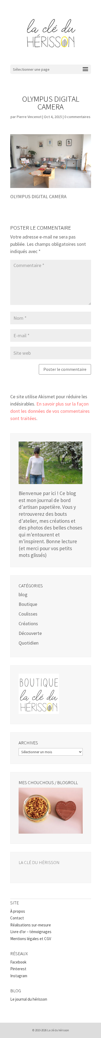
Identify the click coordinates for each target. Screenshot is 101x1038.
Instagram (18, 975)
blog (23, 594)
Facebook (18, 962)
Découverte (30, 633)
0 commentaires (77, 116)
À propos (17, 911)
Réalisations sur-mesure (30, 924)
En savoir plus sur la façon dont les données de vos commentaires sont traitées (50, 411)
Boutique (28, 604)
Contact (17, 917)
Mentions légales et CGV (30, 938)
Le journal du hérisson (28, 999)
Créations (28, 623)
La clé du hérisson (39, 862)
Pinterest (18, 968)
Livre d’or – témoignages (30, 931)
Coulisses (28, 614)
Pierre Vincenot (29, 116)
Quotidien (29, 643)
